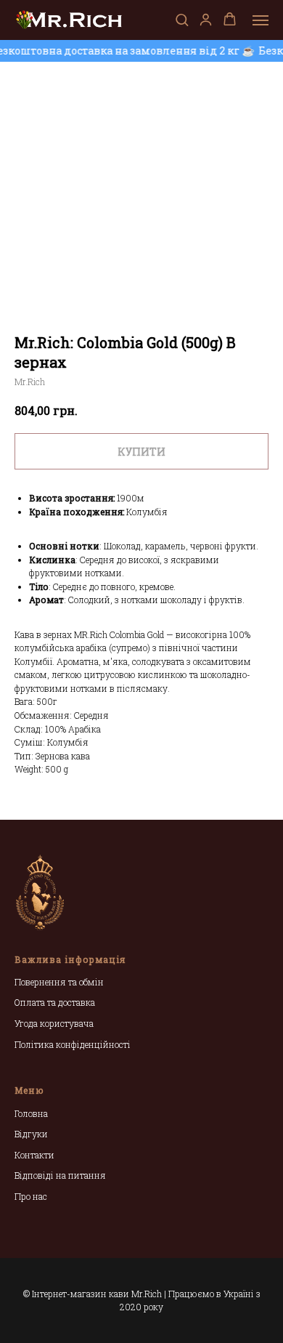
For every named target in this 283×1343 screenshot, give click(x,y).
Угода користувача (54, 1023)
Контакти (34, 1155)
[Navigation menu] (260, 20)
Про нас (31, 1196)
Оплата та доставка (55, 1002)
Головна (31, 1113)
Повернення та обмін (59, 982)
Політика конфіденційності (73, 1044)
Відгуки (31, 1134)
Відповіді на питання (60, 1175)
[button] (182, 19)
